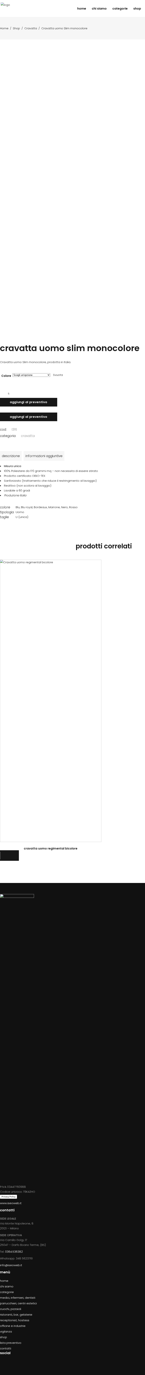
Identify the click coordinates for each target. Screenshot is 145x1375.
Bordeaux (40, 507)
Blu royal (26, 507)
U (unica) (22, 517)
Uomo (20, 512)
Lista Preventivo (10, 1343)
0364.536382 (14, 1252)
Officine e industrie (12, 1326)
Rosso (73, 507)
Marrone (54, 507)
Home (4, 28)
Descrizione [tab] (11, 456)
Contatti (5, 1348)
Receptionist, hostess (14, 1320)
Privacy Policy (8, 1196)
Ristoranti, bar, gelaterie (16, 1315)
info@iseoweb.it (11, 1265)
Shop (16, 28)
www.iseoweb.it (11, 1203)
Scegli (50, 700)
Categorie (7, 1292)
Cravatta (30, 28)
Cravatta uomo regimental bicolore (50, 848)
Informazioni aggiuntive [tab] (43, 456)
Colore (6, 376)
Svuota (58, 375)
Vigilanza (6, 1331)
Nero (64, 507)
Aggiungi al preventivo (28, 402)
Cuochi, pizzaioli (10, 1309)
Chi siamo (6, 1286)
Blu (18, 507)
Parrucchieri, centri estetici (18, 1303)
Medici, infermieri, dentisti (17, 1298)
